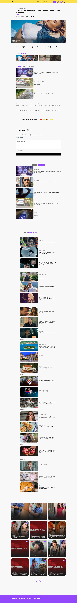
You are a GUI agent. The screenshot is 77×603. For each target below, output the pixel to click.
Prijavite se (38, 154)
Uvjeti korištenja (28, 600)
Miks (41, 1)
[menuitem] (64, 2)
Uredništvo (13, 600)
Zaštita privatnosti (36, 600)
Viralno (38, 1)
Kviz (44, 1)
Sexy (50, 1)
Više (38, 580)
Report (47, 1)
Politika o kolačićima (43, 600)
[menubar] (64, 2)
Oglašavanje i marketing (20, 600)
